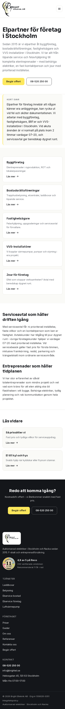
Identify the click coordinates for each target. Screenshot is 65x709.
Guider (6, 628)
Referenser (9, 638)
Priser (6, 622)
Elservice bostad (12, 595)
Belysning (8, 590)
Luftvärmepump (11, 606)
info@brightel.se (11, 670)
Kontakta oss (10, 644)
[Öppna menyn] (59, 9)
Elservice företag (12, 601)
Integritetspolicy (10, 700)
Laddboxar (8, 584)
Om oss (7, 633)
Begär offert (13, 81)
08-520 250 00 (39, 81)
